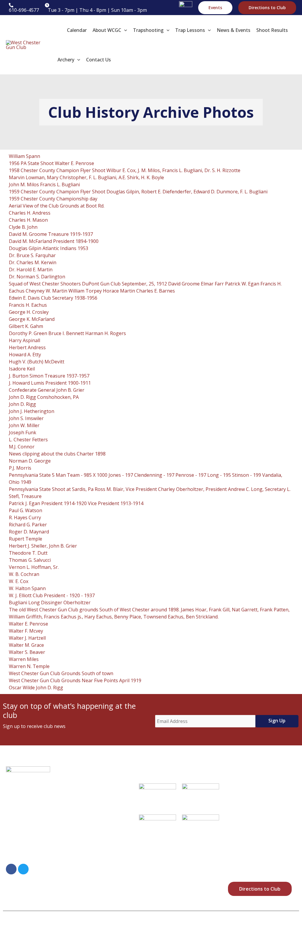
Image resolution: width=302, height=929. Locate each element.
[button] (215, 7)
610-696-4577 (37, 854)
